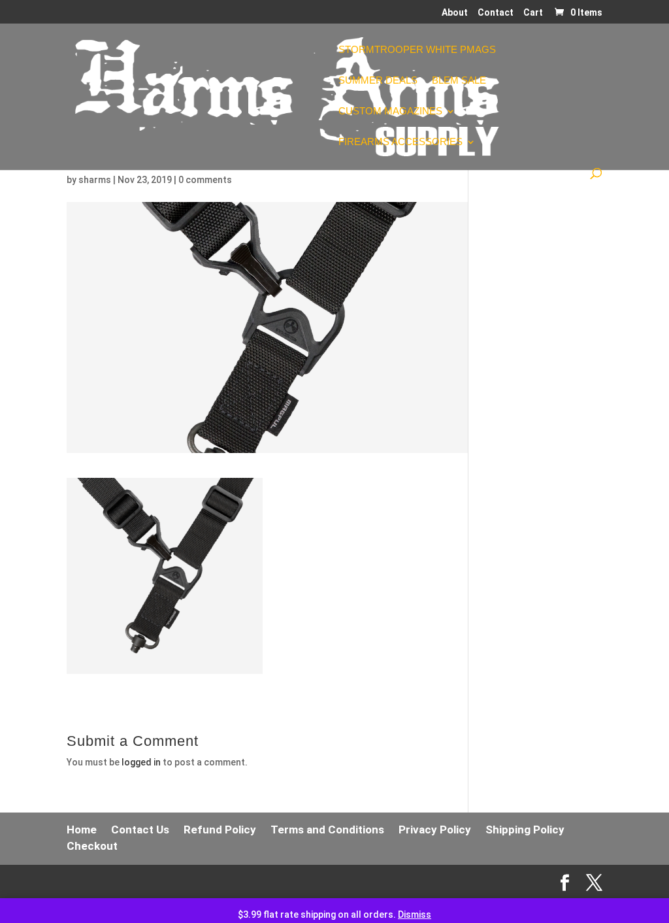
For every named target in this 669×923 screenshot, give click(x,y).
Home (82, 829)
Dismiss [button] (414, 914)
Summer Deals (377, 81)
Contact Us (140, 829)
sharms (94, 180)
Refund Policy (220, 829)
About (455, 13)
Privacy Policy (435, 829)
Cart (533, 13)
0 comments (205, 180)
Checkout (92, 845)
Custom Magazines (390, 111)
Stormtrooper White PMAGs (417, 50)
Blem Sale (459, 81)
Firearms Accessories (400, 142)
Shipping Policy (524, 829)
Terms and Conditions (327, 829)
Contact (496, 13)
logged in (141, 762)
